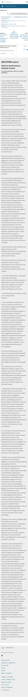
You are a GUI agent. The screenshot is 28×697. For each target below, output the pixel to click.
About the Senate (6, 673)
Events (3, 670)
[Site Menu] (26, 2)
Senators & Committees (8, 662)
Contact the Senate (7, 677)
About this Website (7, 687)
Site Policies (5, 684)
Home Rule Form (6, 682)
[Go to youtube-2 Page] (2, 655)
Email (27, 49)
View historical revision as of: (7, 50)
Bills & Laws (4, 665)
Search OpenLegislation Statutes (19, 13)
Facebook (24, 49)
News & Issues (5, 660)
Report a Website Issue (8, 679)
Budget (3, 668)
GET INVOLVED (5, 690)
